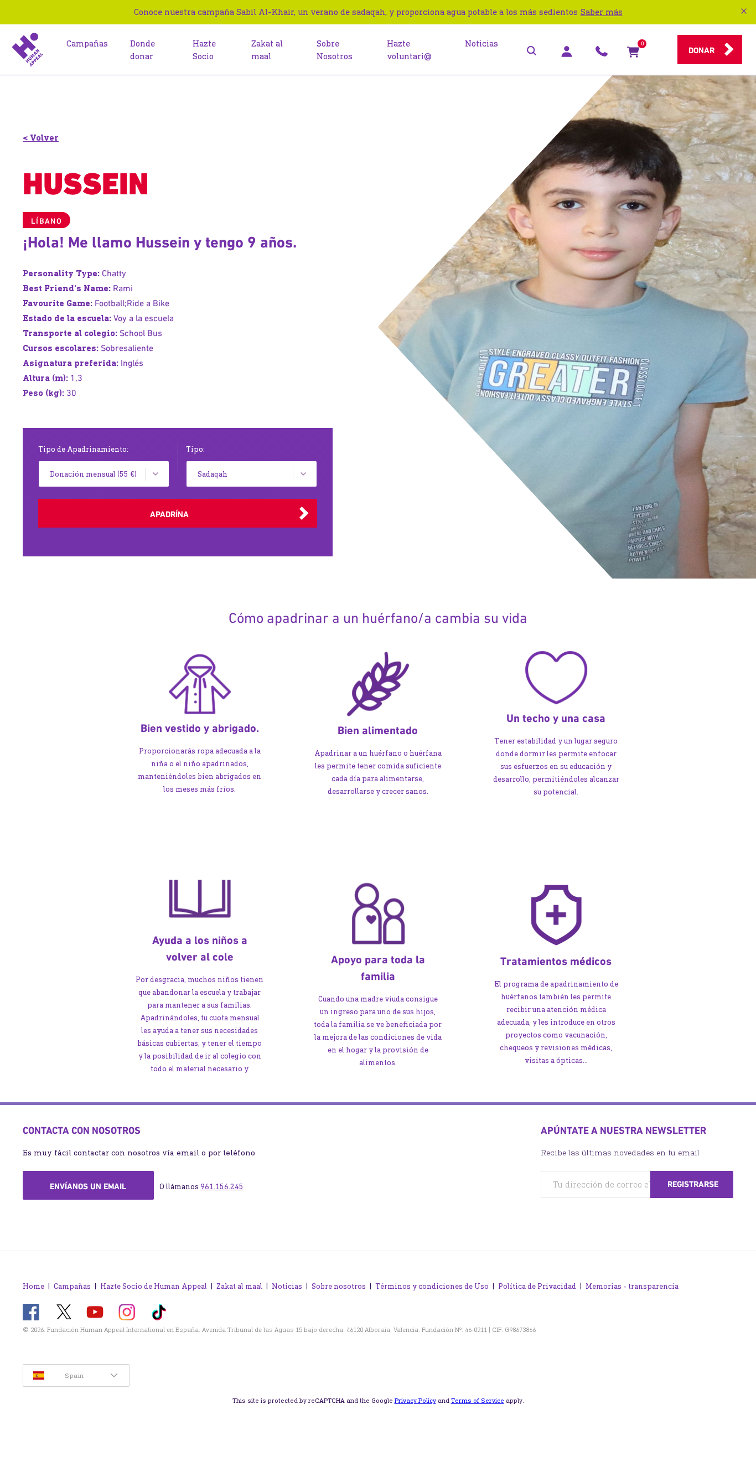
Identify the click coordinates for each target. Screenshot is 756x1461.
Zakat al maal (239, 1286)
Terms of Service (477, 1401)
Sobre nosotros (339, 1286)
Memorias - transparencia (632, 1286)
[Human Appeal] (27, 50)
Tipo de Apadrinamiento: (83, 449)
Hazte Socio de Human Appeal (153, 1286)
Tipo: (195, 449)
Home (33, 1286)
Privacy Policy (415, 1401)
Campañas (72, 1286)
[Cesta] (633, 54)
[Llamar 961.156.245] (602, 54)
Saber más (602, 12)
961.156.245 (222, 1186)
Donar (701, 50)
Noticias (287, 1286)
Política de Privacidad (537, 1286)
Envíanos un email (88, 1186)
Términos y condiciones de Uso (432, 1286)
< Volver (41, 137)
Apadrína (169, 514)
